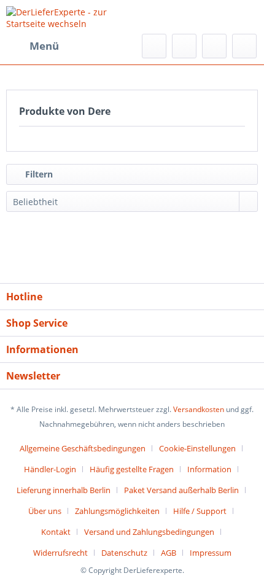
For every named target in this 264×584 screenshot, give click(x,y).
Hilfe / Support (200, 510)
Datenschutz (124, 552)
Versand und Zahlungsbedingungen (149, 531)
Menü (44, 46)
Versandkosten (198, 409)
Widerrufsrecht (60, 552)
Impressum (210, 552)
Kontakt (56, 531)
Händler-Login (50, 469)
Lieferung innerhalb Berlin (64, 490)
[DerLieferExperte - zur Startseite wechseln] (69, 17)
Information (209, 469)
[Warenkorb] (244, 46)
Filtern (38, 174)
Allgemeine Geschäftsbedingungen (83, 448)
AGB (168, 552)
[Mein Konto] (214, 46)
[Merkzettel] (184, 46)
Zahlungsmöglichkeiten (117, 510)
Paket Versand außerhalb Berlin (181, 490)
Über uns (44, 510)
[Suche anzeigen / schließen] (154, 46)
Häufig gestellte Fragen (132, 469)
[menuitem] (32, 46)
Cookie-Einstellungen (197, 448)
